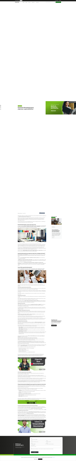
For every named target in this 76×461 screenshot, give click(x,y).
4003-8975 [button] (60, 0)
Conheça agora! (54, 325)
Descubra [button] (21, 0)
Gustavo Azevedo (20, 213)
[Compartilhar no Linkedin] (0, 106)
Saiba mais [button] (53, 457)
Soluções (29, 2)
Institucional (37, 2)
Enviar (35, 452)
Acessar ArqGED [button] (56, 0)
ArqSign (26, 2)
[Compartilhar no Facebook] (0, 105)
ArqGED (23, 2)
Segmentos (33, 2)
